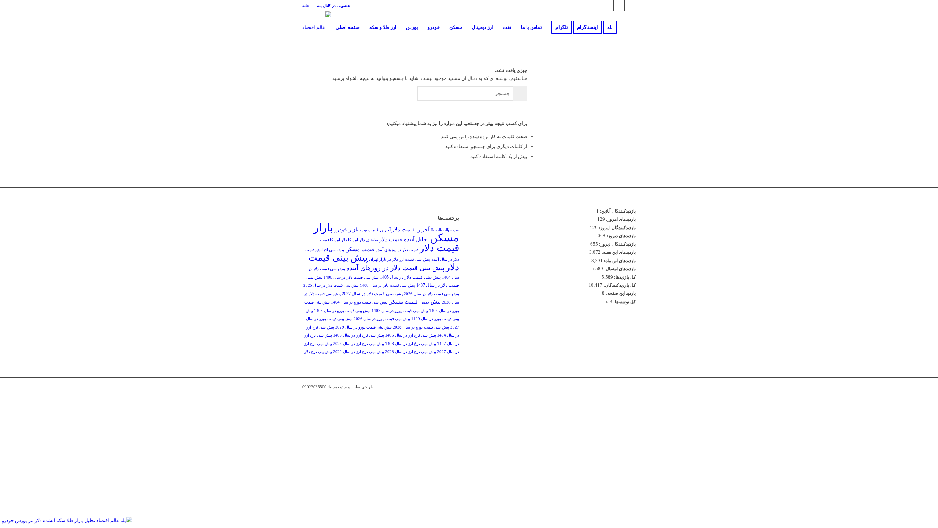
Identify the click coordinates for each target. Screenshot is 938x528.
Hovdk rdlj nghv (445, 230)
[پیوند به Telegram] (619, 5)
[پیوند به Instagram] (608, 5)
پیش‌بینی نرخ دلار (318, 352)
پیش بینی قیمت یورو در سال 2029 (363, 327)
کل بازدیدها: (624, 277)
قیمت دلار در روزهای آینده (397, 250)
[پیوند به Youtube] (630, 5)
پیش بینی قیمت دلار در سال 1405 (410, 277)
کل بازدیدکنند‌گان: (619, 285)
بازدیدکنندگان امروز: (617, 227)
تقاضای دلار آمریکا (363, 240)
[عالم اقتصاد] (316, 27)
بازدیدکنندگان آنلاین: (617, 211)
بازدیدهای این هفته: (618, 252)
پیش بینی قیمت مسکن (414, 301)
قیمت (324, 240)
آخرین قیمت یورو (375, 229)
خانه (305, 5)
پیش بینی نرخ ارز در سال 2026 (358, 344)
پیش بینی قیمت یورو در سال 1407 (400, 311)
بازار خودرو (346, 229)
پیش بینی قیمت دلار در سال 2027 (372, 293)
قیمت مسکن (359, 249)
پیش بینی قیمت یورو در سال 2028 (421, 327)
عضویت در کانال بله (333, 5)
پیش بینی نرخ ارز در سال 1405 (410, 335)
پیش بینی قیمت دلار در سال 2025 (331, 285)
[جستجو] (628, 27)
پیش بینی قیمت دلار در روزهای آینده (395, 268)
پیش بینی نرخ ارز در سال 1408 (410, 344)
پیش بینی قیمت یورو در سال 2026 (382, 319)
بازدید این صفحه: (620, 293)
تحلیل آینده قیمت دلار (404, 239)
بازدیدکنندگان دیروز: (617, 244)
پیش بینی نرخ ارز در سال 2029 (358, 352)
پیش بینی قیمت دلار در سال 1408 (387, 285)
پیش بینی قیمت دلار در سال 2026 (431, 294)
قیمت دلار (439, 248)
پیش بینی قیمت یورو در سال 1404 (359, 302)
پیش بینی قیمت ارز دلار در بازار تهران (399, 259)
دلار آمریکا (338, 240)
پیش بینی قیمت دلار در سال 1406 (351, 277)
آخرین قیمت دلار (410, 229)
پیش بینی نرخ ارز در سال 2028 (410, 352)
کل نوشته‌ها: (624, 301)
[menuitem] (307, 5)
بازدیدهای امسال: (619, 268)
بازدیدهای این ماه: (619, 260)
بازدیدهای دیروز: (620, 235)
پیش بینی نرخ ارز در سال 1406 (358, 335)
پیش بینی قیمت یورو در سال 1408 (342, 311)
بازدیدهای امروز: (620, 219)
